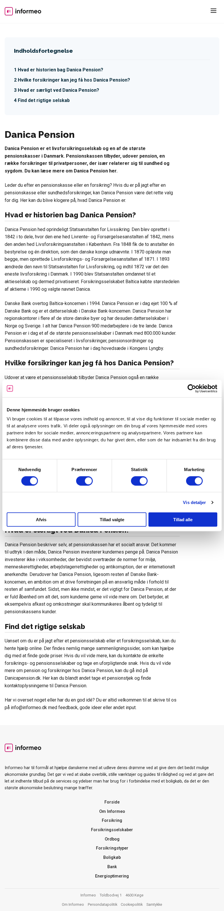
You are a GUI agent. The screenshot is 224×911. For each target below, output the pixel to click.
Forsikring (112, 820)
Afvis (41, 519)
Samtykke (154, 904)
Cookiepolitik (132, 904)
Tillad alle (182, 519)
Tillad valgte (112, 519)
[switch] (84, 480)
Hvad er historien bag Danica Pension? (60, 70)
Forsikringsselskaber (112, 829)
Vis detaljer (194, 502)
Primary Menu (214, 11)
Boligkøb (112, 857)
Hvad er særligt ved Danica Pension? (58, 90)
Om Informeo (112, 811)
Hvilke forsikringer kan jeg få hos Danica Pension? (74, 80)
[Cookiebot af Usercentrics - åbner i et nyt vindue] (191, 388)
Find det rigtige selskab (44, 100)
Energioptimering (112, 876)
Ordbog (112, 839)
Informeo (23, 11)
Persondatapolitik (102, 904)
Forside (112, 802)
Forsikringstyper (112, 848)
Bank (112, 866)
